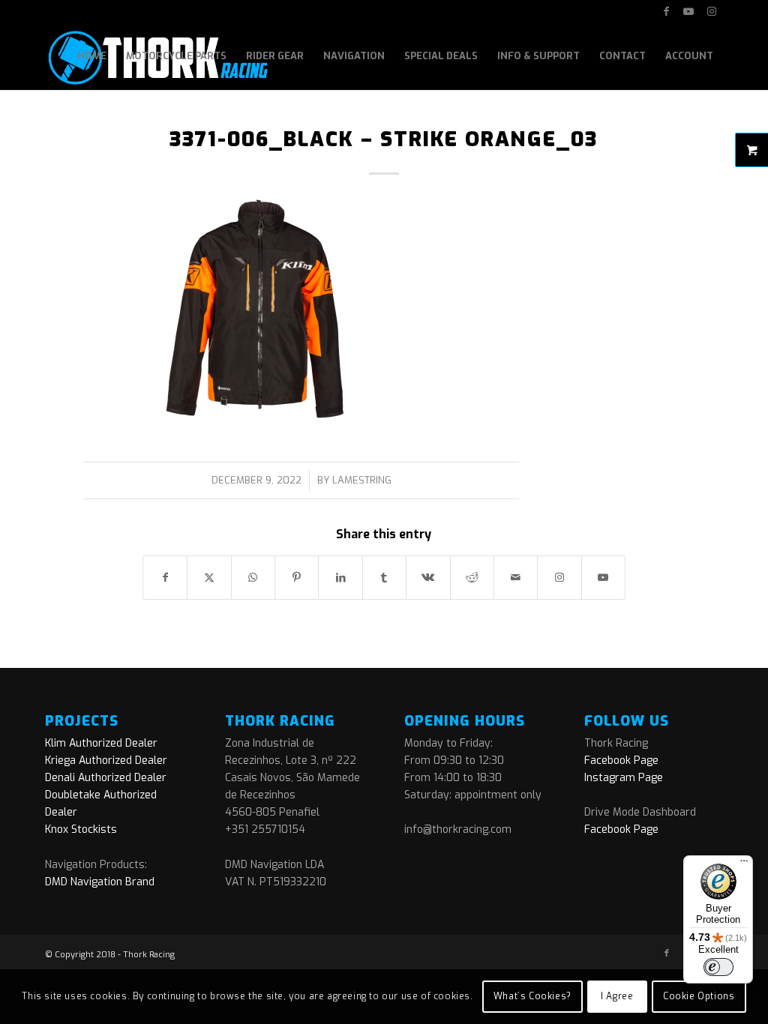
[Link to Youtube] (689, 11)
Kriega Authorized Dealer (106, 760)
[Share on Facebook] (165, 577)
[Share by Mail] (515, 577)
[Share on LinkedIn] (340, 577)
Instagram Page (623, 778)
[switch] (719, 967)
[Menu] (744, 864)
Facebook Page (621, 760)
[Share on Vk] (427, 577)
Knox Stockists (81, 829)
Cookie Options (698, 996)
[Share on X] (209, 577)
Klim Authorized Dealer (101, 743)
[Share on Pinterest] (296, 577)
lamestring (362, 480)
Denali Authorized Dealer (105, 778)
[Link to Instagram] (711, 11)
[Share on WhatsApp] (253, 577)
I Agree (617, 996)
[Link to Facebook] (666, 11)
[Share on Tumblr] (384, 577)
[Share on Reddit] (472, 577)
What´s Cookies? (533, 996)
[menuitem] (92, 56)
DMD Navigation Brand (99, 882)
